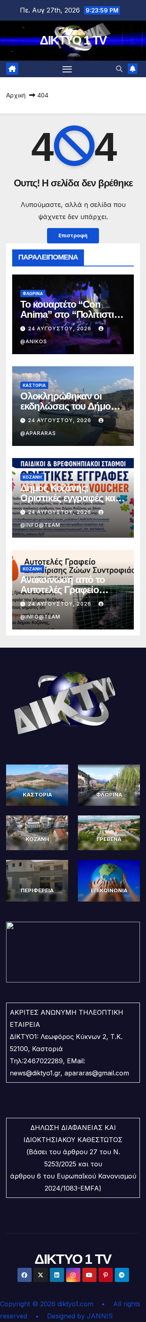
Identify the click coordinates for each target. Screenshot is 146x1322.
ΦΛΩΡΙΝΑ (33, 293)
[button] (119, 69)
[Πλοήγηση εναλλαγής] (67, 69)
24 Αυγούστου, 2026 (60, 328)
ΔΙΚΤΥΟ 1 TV (73, 40)
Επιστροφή (73, 235)
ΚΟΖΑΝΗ (32, 477)
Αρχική (16, 95)
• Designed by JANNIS (74, 1316)
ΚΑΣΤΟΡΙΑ (34, 385)
